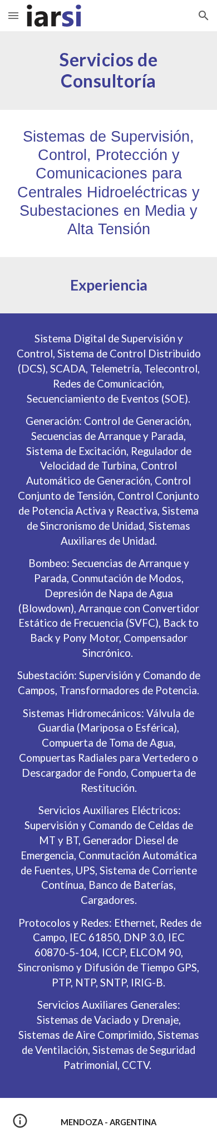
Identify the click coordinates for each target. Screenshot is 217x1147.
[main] (108, 70)
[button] (13, 15)
